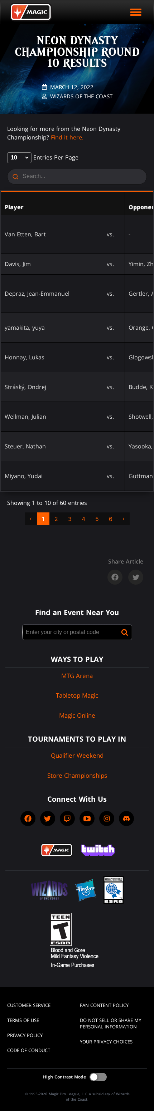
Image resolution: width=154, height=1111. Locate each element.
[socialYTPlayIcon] (87, 818)
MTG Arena (77, 676)
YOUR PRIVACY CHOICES (106, 1041)
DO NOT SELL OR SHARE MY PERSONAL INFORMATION (110, 1023)
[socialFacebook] (27, 818)
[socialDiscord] (126, 818)
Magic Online (77, 715)
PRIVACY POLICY (25, 1035)
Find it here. (67, 137)
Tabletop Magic (77, 695)
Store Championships (77, 775)
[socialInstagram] (106, 818)
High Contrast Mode (64, 1077)
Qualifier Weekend (77, 755)
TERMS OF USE (23, 1020)
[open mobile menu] (136, 12)
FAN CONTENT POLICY (104, 1005)
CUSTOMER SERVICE (28, 1005)
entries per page (55, 157)
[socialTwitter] (47, 818)
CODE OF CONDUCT (28, 1050)
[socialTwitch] (67, 818)
